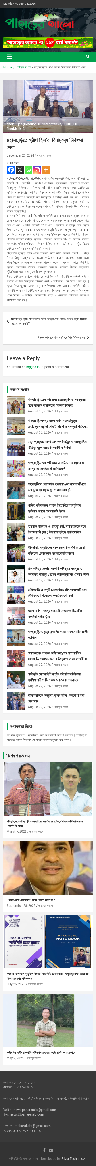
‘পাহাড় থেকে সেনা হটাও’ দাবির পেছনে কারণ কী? (31, 900)
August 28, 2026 (39, 517)
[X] (20, 170)
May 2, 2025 (15, 1058)
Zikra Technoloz (73, 1159)
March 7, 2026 (17, 831)
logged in (33, 367)
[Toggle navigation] (9, 57)
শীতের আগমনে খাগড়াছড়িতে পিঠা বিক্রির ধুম (61, 338)
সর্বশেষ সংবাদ (19, 389)
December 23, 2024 (20, 155)
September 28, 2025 (21, 905)
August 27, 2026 (39, 601)
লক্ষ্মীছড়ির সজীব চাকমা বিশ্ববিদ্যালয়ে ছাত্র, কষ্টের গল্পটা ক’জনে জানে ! (42, 1052)
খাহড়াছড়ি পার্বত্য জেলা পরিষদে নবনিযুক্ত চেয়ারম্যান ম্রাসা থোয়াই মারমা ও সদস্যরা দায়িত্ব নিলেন (57, 426)
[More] (46, 170)
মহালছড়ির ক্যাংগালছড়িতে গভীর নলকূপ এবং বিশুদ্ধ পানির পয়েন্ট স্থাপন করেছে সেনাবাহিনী (49, 321)
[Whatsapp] (28, 170)
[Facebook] (11, 170)
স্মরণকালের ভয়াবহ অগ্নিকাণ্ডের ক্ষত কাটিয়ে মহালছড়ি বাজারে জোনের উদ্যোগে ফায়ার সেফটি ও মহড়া (57, 659)
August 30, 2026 (39, 411)
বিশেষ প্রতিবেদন (18, 755)
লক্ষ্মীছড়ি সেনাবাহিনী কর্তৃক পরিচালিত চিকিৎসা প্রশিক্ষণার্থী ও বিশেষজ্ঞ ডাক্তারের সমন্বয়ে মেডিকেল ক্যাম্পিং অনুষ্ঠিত (54, 680)
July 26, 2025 (16, 984)
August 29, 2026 (39, 453)
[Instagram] (37, 170)
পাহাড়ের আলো (44, 155)
